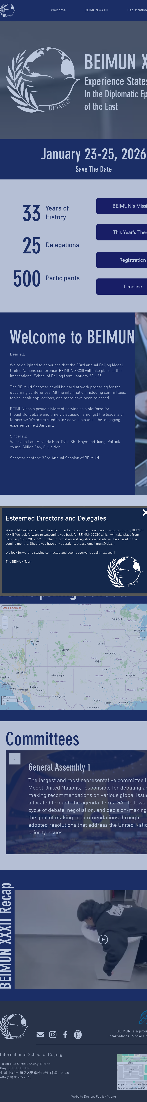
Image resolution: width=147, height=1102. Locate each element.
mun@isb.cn (105, 544)
